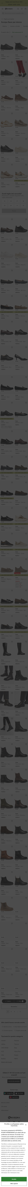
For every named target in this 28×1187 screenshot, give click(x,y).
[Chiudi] (26, 1125)
